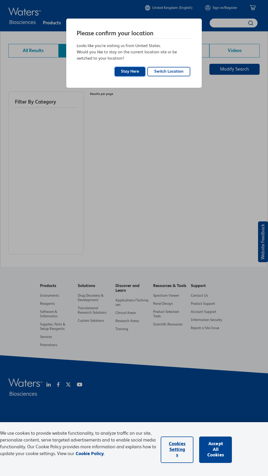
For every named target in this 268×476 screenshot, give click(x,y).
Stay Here (130, 72)
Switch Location (168, 72)
